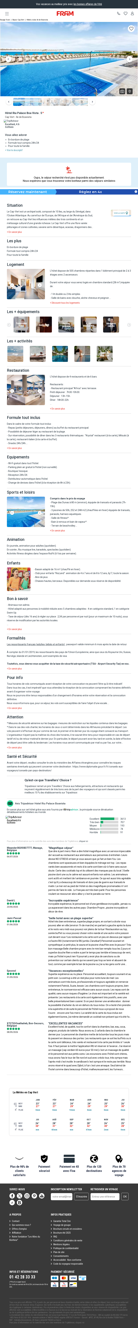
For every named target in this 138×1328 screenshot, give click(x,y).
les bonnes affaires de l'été (88, 4)
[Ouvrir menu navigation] (5, 13)
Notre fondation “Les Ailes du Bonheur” (24, 1238)
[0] (125, 13)
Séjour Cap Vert (18, 20)
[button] (26, 284)
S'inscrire (81, 1196)
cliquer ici (83, 841)
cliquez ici (79, 1322)
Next (129, 59)
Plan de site (58, 1252)
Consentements (61, 1256)
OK (125, 1196)
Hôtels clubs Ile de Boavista (37, 20)
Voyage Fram (5, 20)
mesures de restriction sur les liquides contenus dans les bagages (93, 723)
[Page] (12, 1196)
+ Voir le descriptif (14, 150)
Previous (8, 59)
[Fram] (65, 13)
